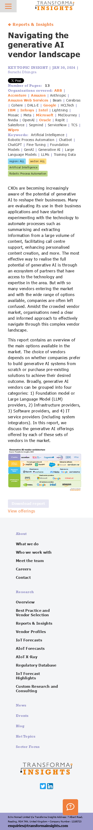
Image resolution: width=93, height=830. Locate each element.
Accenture (17, 95)
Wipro (13, 130)
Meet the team (30, 561)
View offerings (21, 511)
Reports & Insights (34, 623)
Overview (25, 602)
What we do (27, 544)
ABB (58, 90)
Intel (43, 110)
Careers (23, 569)
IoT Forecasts (29, 640)
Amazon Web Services (28, 100)
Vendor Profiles (31, 632)
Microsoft (45, 115)
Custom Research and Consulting (37, 688)
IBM (12, 110)
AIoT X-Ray (26, 657)
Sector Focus (28, 746)
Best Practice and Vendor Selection (33, 612)
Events (22, 715)
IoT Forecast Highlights (28, 675)
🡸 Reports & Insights (31, 25)
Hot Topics (25, 736)
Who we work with (34, 552)
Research (25, 592)
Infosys (27, 110)
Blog (20, 726)
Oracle (45, 120)
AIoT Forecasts (30, 648)
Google (49, 105)
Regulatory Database (36, 665)
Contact (23, 577)
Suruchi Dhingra (22, 72)
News (21, 705)
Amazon (38, 95)
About (21, 533)
